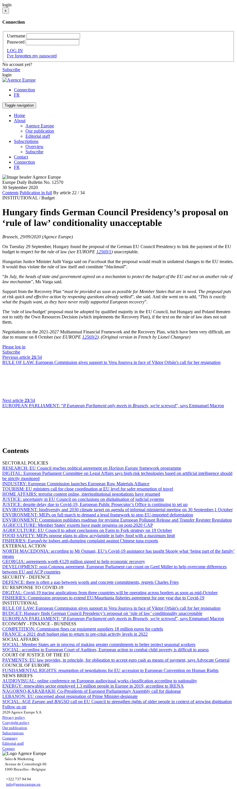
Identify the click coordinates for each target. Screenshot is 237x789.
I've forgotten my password (32, 55)
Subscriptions (13, 733)
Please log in (13, 346)
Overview (34, 146)
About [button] (19, 120)
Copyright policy (15, 722)
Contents (10, 192)
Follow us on (14, 706)
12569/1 (103, 251)
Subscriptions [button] (26, 141)
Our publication (39, 131)
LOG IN (15, 50)
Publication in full (36, 192)
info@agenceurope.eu (23, 784)
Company (10, 738)
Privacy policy (13, 717)
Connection (24, 89)
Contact (21, 156)
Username (16, 35)
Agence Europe (39, 125)
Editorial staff (37, 136)
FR (17, 95)
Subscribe (11, 69)
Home (19, 115)
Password (16, 41)
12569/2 (89, 337)
